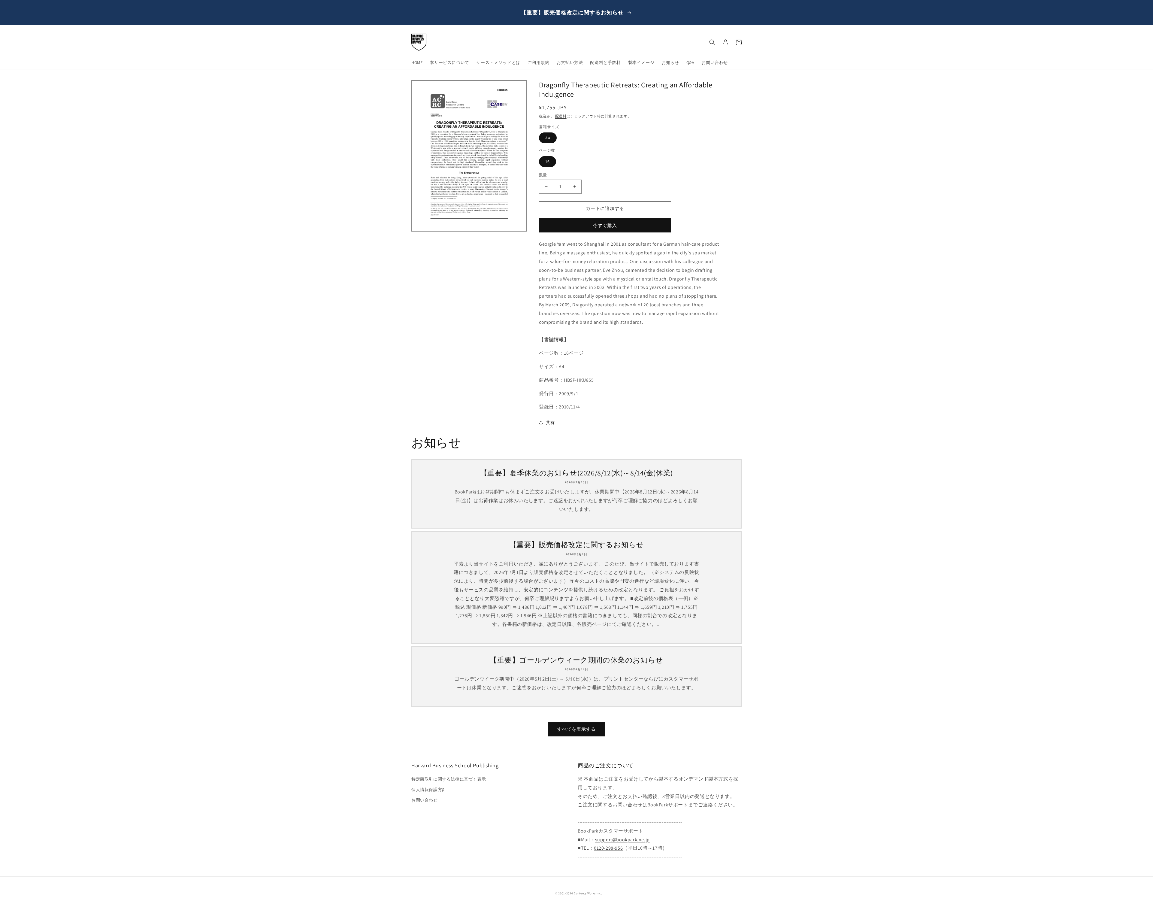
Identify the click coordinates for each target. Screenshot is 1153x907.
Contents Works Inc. (588, 893)
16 (547, 161)
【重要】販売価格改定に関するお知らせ (576, 544)
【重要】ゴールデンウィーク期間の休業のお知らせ (576, 660)
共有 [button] (550, 422)
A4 (547, 138)
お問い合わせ (424, 800)
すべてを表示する (576, 729)
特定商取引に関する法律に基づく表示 (448, 779)
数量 (543, 174)
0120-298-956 (608, 848)
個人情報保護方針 (428, 789)
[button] (712, 42)
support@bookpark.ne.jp (622, 839)
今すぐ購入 (605, 225)
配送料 (561, 116)
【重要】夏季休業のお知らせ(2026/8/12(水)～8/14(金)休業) (576, 473)
